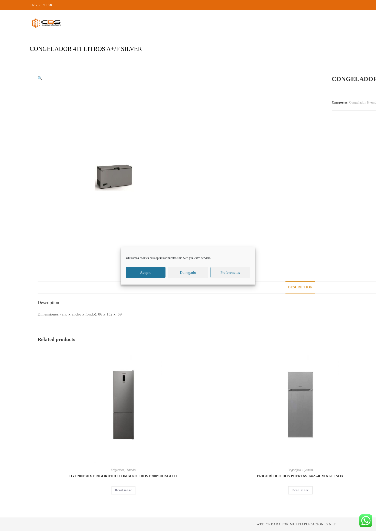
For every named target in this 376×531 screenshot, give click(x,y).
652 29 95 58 (42, 5)
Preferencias (230, 272)
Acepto (145, 272)
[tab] (300, 287)
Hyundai (131, 470)
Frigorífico (117, 470)
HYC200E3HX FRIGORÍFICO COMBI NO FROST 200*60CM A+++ (123, 476)
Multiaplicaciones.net (313, 524)
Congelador (357, 102)
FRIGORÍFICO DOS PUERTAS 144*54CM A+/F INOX (300, 476)
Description (300, 287)
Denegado (188, 272)
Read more (123, 490)
